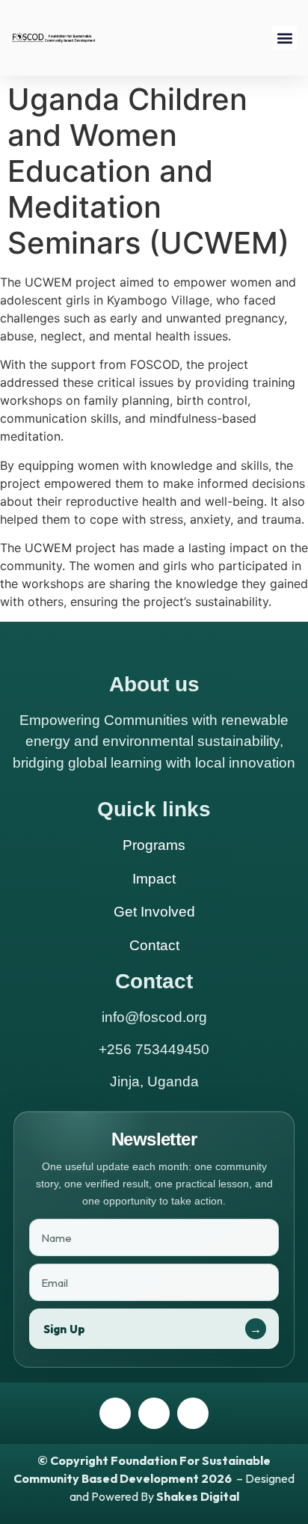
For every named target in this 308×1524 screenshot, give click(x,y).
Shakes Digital (197, 1496)
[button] (284, 37)
